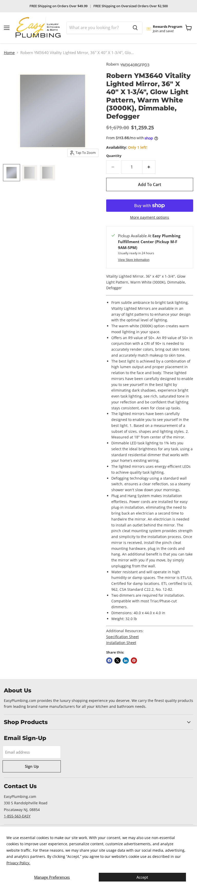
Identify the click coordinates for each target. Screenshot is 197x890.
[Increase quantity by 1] (148, 167)
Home (9, 52)
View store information (134, 260)
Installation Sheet (121, 642)
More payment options (149, 217)
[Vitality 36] (11, 172)
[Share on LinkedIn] (126, 660)
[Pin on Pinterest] (134, 660)
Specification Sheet (122, 636)
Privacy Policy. (18, 862)
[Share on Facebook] (109, 660)
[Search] (135, 28)
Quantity (113, 156)
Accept (142, 877)
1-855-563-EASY (17, 816)
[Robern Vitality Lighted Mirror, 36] (29, 172)
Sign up (32, 766)
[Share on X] (117, 660)
